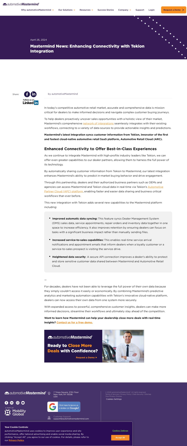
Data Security (138, 394)
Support (140, 10)
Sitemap (148, 394)
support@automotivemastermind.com (71, 419)
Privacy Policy (125, 394)
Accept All (120, 438)
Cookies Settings (114, 399)
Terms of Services (112, 394)
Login (152, 10)
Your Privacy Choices (113, 396)
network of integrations (98, 123)
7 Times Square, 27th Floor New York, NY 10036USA (66, 394)
